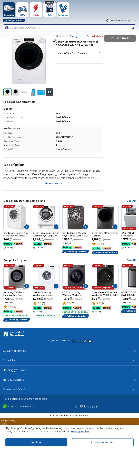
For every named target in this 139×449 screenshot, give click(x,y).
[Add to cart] (26, 227)
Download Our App (16, 389)
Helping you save (14, 370)
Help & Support (13, 379)
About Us (9, 360)
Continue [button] (36, 442)
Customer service (14, 350)
